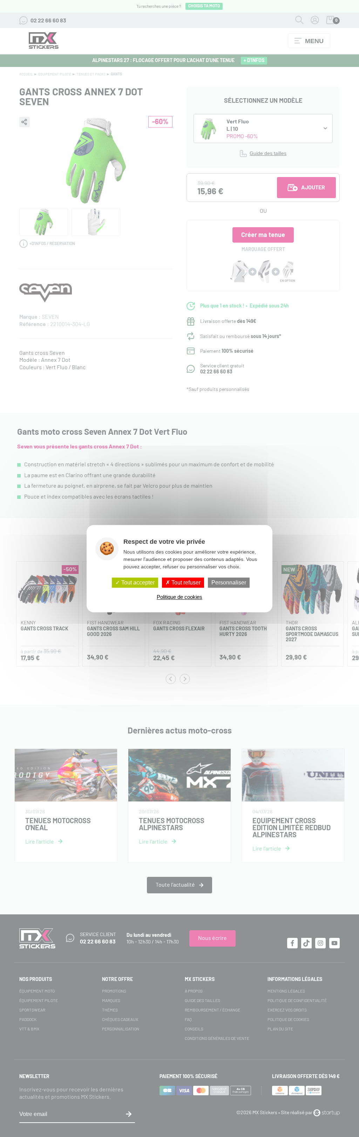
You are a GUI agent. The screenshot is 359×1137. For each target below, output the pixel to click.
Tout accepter (137, 583)
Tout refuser (185, 583)
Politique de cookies (179, 597)
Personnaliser (228, 583)
